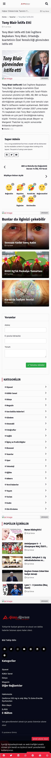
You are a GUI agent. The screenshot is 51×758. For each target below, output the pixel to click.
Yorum (7, 347)
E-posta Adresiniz (13, 336)
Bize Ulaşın (6, 705)
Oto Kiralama (12, 509)
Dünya (9, 399)
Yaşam (9, 491)
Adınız (7, 325)
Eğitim (9, 472)
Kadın (8, 503)
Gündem (9, 418)
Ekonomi (10, 448)
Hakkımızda (7, 694)
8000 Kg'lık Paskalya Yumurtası (23, 271)
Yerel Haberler (12, 485)
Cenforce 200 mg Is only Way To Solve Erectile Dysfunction (22, 699)
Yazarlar (9, 454)
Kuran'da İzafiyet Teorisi (19, 299)
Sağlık (9, 436)
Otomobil (10, 424)
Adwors (9, 478)
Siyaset (9, 387)
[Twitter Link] (11, 155)
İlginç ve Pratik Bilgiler (16, 442)
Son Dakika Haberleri (15, 412)
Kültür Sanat (11, 393)
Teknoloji (10, 466)
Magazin (9, 405)
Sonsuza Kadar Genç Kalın (20, 242)
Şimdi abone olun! (40, 739)
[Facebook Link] (7, 155)
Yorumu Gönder (37, 365)
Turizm (9, 497)
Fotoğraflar (11, 430)
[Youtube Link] (16, 155)
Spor (8, 460)
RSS (6, 709)
